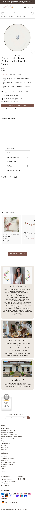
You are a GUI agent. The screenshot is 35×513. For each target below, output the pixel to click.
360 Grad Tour (5, 443)
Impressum (4, 456)
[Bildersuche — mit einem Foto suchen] (31, 12)
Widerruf (3, 467)
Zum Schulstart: (6, 1)
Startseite (4, 16)
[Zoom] (32, 51)
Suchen (3, 471)
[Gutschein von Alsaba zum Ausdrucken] (11, 228)
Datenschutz (5, 460)
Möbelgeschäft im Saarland (9, 434)
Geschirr (19, 16)
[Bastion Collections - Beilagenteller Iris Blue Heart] (17, 127)
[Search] (3, 13)
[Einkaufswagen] (29, 6)
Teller (24, 16)
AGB (2, 469)
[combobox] (17, 13)
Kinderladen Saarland (7, 432)
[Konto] (25, 7)
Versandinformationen (7, 458)
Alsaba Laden (5, 428)
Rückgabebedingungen (8, 462)
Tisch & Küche (11, 16)
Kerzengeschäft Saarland (8, 439)
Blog (2, 441)
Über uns (4, 449)
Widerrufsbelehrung (7, 464)
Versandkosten (14, 101)
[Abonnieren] (28, 417)
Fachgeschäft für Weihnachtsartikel (11, 436)
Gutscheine (4, 447)
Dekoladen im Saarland (8, 430)
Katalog (11, 212)
